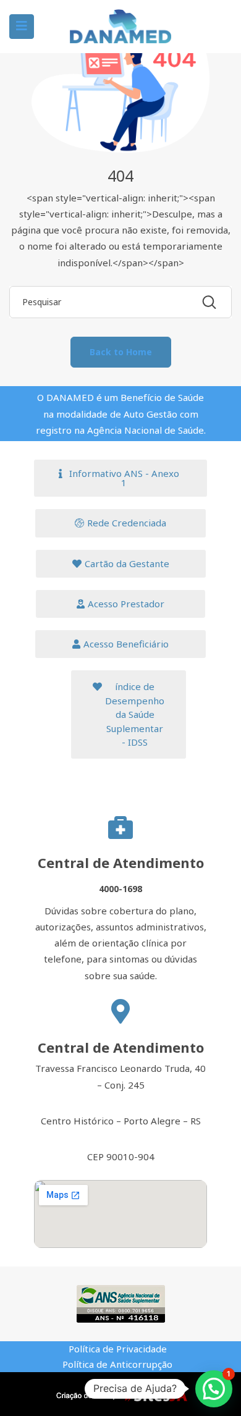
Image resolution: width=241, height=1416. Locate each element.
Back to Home (121, 352)
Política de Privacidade (118, 1348)
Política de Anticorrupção (117, 1364)
